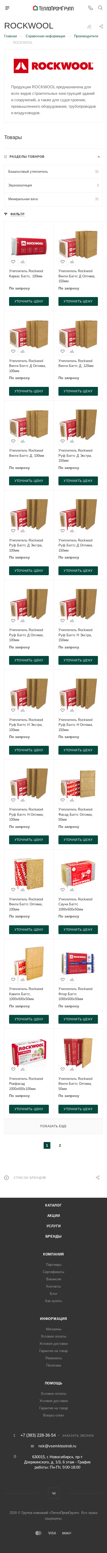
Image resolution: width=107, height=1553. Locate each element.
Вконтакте (53, 1493)
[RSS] (89, 26)
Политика (53, 1365)
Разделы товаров (27, 156)
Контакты (53, 1286)
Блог (53, 1294)
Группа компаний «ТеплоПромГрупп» (50, 1513)
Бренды (53, 1236)
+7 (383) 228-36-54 (38, 1435)
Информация (53, 1319)
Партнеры (53, 1265)
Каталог (53, 1205)
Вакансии (53, 1279)
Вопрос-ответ (53, 1415)
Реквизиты (53, 1358)
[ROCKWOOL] (53, 66)
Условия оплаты (53, 1336)
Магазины (53, 1329)
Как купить (53, 1301)
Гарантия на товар (53, 1351)
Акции (53, 1216)
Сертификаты (53, 1272)
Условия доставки (53, 1344)
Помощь (53, 1383)
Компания (53, 1254)
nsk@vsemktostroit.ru (57, 1446)
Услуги (53, 1226)
